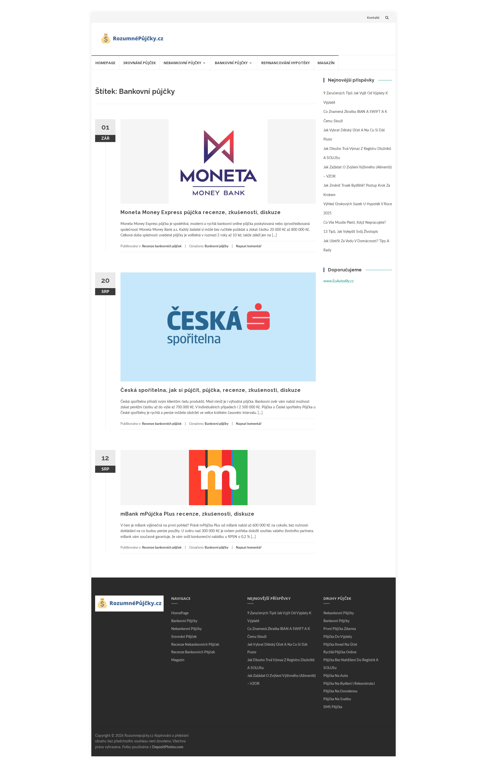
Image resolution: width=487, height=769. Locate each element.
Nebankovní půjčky (182, 62)
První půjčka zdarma (339, 629)
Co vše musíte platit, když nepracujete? (354, 222)
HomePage (105, 62)
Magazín (326, 62)
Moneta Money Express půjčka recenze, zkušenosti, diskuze (200, 212)
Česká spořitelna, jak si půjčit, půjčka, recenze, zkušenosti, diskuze (210, 390)
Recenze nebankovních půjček (195, 644)
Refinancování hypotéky (285, 62)
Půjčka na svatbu (337, 699)
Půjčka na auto (335, 676)
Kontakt (373, 17)
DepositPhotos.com (167, 747)
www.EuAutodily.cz (338, 281)
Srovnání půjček (139, 62)
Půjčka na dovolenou (340, 691)
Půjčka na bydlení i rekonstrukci (349, 684)
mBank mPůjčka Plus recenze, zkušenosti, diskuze (187, 514)
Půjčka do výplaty (337, 637)
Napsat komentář (249, 246)
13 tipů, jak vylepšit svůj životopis (350, 232)
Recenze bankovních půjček (162, 246)
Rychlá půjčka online (339, 652)
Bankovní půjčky (231, 62)
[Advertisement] (295, 37)
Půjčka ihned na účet (340, 644)
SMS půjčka (332, 707)
